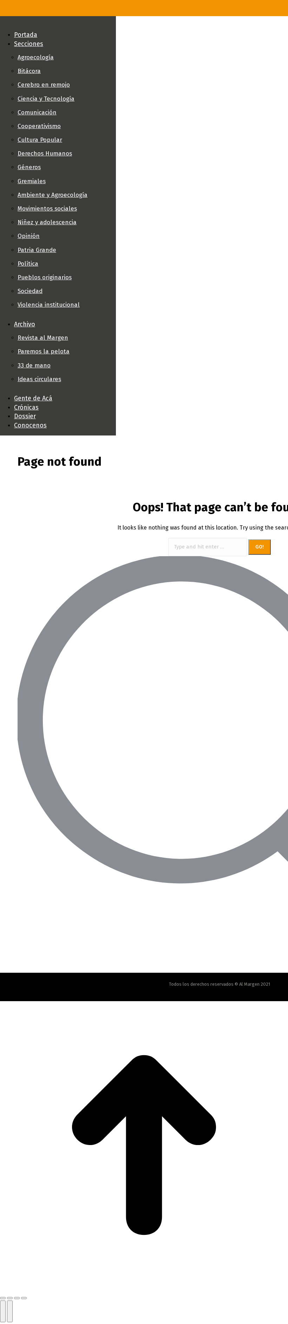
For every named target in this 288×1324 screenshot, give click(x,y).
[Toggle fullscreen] (17, 1298)
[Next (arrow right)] (10, 1311)
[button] (58, 23)
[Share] (10, 1298)
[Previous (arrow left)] (3, 1311)
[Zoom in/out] (24, 1298)
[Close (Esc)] (3, 1298)
